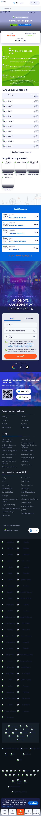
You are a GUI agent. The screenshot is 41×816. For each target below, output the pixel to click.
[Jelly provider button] (9, 681)
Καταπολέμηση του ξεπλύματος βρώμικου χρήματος (29, 445)
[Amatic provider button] (9, 562)
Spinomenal (25, 427)
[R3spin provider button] (9, 706)
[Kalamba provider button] (25, 575)
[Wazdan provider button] (9, 575)
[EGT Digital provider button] (25, 675)
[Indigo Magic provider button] (9, 675)
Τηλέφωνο (29, 318)
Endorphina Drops (8, 512)
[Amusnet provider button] (25, 687)
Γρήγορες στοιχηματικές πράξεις (10, 500)
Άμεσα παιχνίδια (27, 485)
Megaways (25, 488)
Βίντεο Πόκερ (26, 503)
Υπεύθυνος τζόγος (27, 451)
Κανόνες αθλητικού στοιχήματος (23, 346)
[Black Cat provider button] (25, 693)
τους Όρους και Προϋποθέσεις (23, 345)
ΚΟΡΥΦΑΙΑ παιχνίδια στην (11, 508)
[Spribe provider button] (9, 600)
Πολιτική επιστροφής (9, 467)
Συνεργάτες (25, 461)
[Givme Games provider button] (25, 581)
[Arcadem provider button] (25, 587)
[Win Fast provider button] (9, 631)
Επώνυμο (5, 496)
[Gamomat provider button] (9, 550)
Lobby (4, 478)
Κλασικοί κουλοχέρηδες (29, 499)
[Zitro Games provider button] (25, 625)
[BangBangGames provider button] (25, 662)
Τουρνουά (7, 9)
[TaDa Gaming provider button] (9, 625)
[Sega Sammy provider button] (9, 643)
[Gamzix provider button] (25, 543)
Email (12, 318)
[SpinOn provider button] (9, 662)
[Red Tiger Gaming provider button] (25, 593)
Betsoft (4, 424)
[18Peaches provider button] (9, 718)
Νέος (3, 481)
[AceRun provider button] (9, 687)
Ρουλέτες (24, 496)
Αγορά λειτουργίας (8, 505)
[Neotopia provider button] (25, 712)
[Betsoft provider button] (9, 556)
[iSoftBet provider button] (9, 581)
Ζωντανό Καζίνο (7, 492)
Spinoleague (6, 515)
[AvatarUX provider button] (25, 643)
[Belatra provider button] (25, 606)
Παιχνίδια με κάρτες (28, 492)
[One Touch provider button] (25, 631)
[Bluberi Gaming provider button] (9, 618)
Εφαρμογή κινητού (27, 458)
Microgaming (6, 427)
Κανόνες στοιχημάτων (9, 451)
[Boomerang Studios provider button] (25, 656)
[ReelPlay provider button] (25, 650)
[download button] (7, 394)
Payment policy (7, 458)
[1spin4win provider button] (25, 568)
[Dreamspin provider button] (25, 706)
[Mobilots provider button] (9, 593)
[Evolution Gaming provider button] (25, 618)
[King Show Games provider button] (9, 637)
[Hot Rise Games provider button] (9, 700)
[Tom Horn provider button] (25, 612)
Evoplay (4, 417)
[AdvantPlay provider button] (9, 693)
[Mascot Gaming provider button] (25, 637)
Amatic (23, 417)
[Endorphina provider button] (9, 543)
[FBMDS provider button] (9, 612)
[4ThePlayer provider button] (9, 650)
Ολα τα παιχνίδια (27, 506)
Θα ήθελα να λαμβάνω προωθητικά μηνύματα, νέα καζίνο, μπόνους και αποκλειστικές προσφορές (22, 350)
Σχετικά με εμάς (26, 465)
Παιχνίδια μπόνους (27, 513)
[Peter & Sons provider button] (25, 562)
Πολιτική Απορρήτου (9, 454)
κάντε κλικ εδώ (8, 806)
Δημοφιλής (5, 485)
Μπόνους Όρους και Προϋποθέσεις (9, 446)
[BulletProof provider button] (9, 656)
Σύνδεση (34, 3)
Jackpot (23, 510)
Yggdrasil (24, 424)
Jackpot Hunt (25, 481)
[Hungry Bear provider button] (25, 700)
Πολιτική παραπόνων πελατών (9, 462)
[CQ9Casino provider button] (9, 606)
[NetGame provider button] (25, 556)
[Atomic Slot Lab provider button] (25, 600)
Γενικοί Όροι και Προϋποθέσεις (7, 440)
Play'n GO (5, 420)
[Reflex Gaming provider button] (25, 681)
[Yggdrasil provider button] (25, 550)
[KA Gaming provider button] (9, 668)
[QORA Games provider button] (25, 668)
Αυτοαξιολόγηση (27, 454)
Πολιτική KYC (25, 439)
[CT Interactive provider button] (9, 587)
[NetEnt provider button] (9, 568)
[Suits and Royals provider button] (9, 712)
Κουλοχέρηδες (7, 488)
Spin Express (25, 478)
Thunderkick (25, 420)
